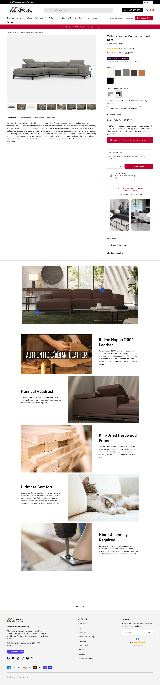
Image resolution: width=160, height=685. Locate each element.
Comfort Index (83, 645)
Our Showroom (116, 18)
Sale (81, 18)
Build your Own (144, 18)
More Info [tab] (51, 118)
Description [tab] (11, 118)
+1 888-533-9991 (15, 646)
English (146, 2)
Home (9, 32)
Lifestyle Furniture (35, 18)
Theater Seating (14, 18)
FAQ (79, 628)
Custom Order (118, 152)
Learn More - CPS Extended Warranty (124, 109)
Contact (10, 22)
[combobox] (148, 2)
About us (81, 654)
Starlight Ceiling (69, 18)
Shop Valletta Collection (115, 43)
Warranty (82, 623)
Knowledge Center (85, 658)
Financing (82, 641)
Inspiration (92, 18)
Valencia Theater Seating (20, 677)
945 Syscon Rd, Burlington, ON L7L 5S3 (23, 643)
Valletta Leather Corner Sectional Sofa (32, 32)
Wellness (52, 18)
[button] (147, 10)
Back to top (80, 606)
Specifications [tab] (25, 118)
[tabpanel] (52, 132)
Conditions (82, 632)
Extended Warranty (86, 636)
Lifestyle (15, 32)
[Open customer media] (119, 215)
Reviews (129, 18)
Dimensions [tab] (39, 118)
